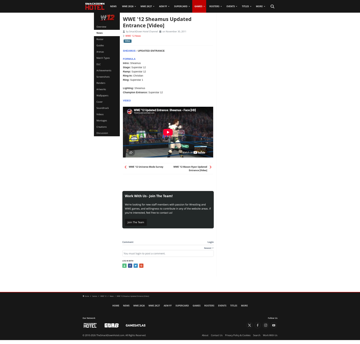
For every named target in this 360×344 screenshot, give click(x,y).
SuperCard (180, 6)
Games (198, 6)
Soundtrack (102, 108)
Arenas (100, 51)
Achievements (103, 70)
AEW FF (163, 6)
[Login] (124, 266)
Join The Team (136, 222)
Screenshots (103, 76)
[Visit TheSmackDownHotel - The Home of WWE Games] (90, 325)
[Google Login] (141, 266)
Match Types (103, 57)
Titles (245, 6)
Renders (100, 83)
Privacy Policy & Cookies (238, 335)
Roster (100, 39)
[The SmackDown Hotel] (95, 6)
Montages (101, 120)
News (113, 6)
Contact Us (217, 335)
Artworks (101, 89)
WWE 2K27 (146, 6)
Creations (101, 126)
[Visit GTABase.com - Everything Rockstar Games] (111, 325)
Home (115, 305)
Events (231, 6)
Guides (100, 45)
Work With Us (270, 335)
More (259, 6)
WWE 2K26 (127, 6)
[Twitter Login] (136, 266)
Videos (100, 114)
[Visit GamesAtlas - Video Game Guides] (136, 325)
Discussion (102, 133)
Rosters (214, 6)
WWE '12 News (133, 35)
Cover (99, 101)
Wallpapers (102, 95)
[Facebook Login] (130, 266)
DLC (98, 64)
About (205, 335)
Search (256, 335)
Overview (101, 26)
